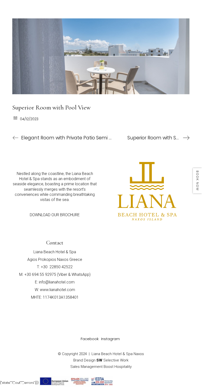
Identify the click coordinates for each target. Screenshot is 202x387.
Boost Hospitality (118, 366)
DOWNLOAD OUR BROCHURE (55, 215)
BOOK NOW (197, 181)
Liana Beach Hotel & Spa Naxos (118, 354)
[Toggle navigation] (184, 10)
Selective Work (112, 360)
